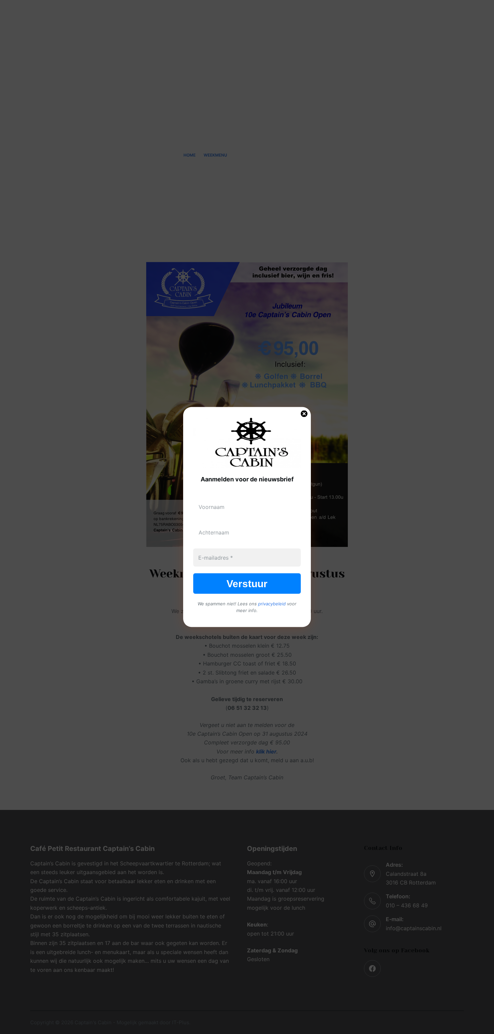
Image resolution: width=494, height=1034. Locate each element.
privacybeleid (272, 603)
